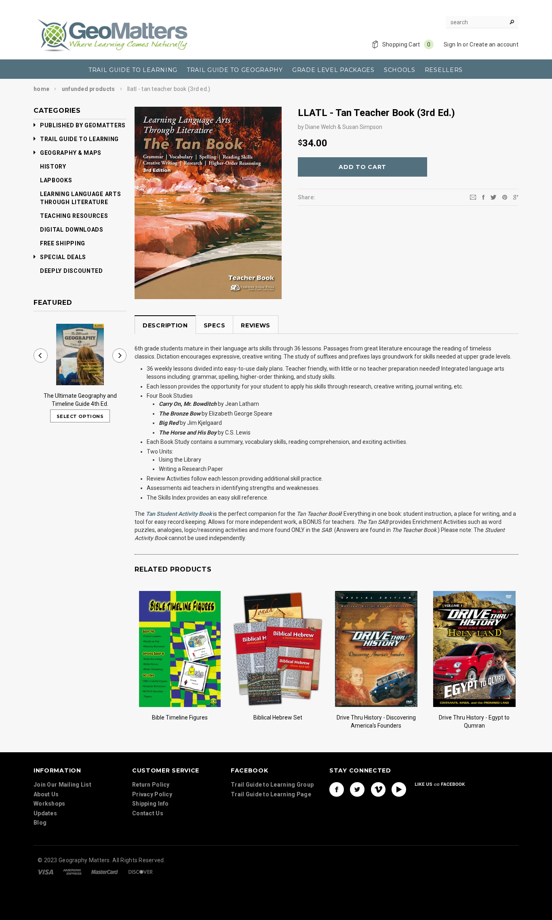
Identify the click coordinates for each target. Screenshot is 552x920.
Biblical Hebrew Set (277, 717)
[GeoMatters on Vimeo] (378, 789)
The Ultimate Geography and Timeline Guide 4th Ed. (80, 399)
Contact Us (147, 813)
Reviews (255, 325)
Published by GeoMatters (83, 125)
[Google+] (515, 197)
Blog (40, 822)
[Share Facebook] (483, 197)
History (53, 166)
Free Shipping (62, 243)
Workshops (49, 803)
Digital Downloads (71, 229)
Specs (214, 325)
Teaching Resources (74, 216)
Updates (45, 813)
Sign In (452, 44)
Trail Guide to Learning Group (272, 784)
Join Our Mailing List (62, 784)
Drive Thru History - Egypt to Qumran (474, 721)
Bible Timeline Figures (180, 717)
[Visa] (45, 871)
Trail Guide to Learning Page (271, 794)
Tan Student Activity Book (179, 514)
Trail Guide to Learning (79, 139)
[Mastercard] (104, 871)
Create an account (494, 44)
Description (165, 325)
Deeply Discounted (71, 271)
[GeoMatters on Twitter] (357, 789)
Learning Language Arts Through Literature (80, 198)
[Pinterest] (504, 197)
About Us (46, 794)
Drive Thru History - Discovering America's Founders (376, 721)
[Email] (473, 197)
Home (41, 89)
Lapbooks (56, 180)
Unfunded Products (88, 89)
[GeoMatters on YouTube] (399, 789)
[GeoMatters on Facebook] (336, 789)
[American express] (72, 871)
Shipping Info (150, 803)
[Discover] (140, 871)
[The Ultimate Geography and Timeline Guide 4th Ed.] (80, 354)
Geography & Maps (70, 153)
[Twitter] (493, 197)
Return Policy (151, 784)
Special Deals (63, 257)
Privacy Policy (152, 794)
